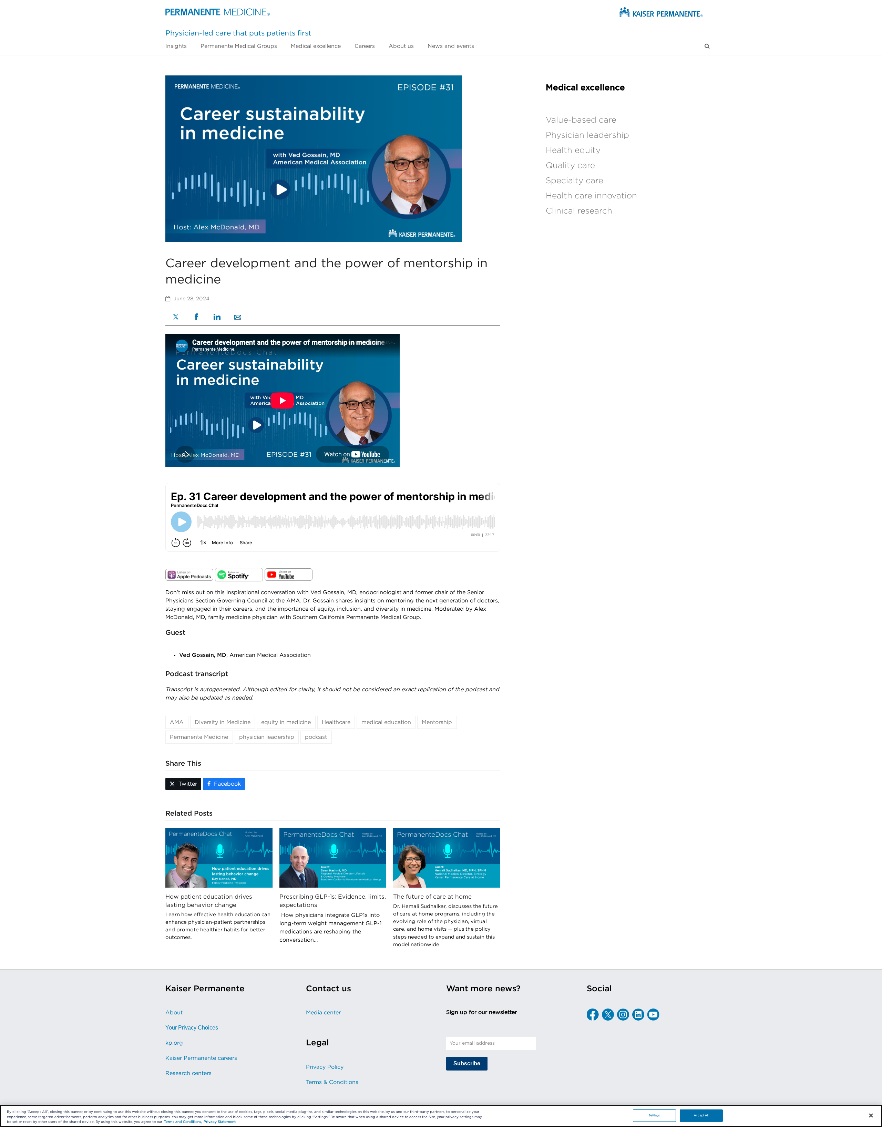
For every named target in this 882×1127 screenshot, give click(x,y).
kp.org (174, 1043)
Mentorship (437, 722)
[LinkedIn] (217, 318)
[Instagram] (623, 1015)
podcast (316, 737)
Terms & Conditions (332, 1082)
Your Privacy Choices (191, 1028)
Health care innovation (591, 196)
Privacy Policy (324, 1067)
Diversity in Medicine (222, 722)
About (174, 1012)
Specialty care (574, 181)
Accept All (701, 1115)
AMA (177, 722)
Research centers (188, 1073)
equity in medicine (286, 722)
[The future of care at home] (446, 857)
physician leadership (266, 737)
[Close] (871, 1115)
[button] (707, 46)
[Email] (237, 317)
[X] (175, 317)
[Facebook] (196, 317)
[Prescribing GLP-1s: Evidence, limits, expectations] (333, 857)
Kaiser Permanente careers (201, 1058)
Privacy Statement (220, 1122)
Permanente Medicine (199, 737)
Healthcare (336, 722)
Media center (323, 1012)
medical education (386, 722)
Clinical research (579, 211)
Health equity (573, 150)
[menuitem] (179, 46)
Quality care (570, 166)
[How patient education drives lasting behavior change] (219, 857)
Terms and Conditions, (183, 1122)
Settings (654, 1115)
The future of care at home (432, 897)
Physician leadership (587, 135)
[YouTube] (653, 1015)
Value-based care (581, 120)
